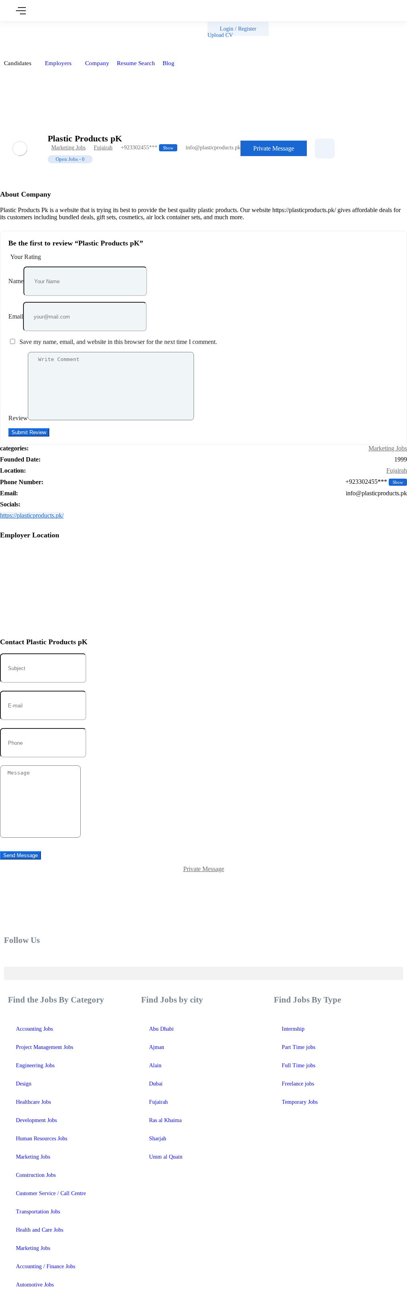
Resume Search (136, 63)
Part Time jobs (298, 1047)
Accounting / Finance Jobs (45, 1266)
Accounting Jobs (34, 1029)
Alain (155, 1065)
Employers (59, 63)
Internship (293, 1029)
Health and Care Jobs (39, 1230)
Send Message (20, 855)
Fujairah (103, 148)
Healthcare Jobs (33, 1102)
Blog (169, 63)
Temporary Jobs (300, 1102)
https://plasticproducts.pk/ (32, 515)
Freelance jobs (298, 1084)
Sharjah (157, 1139)
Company (97, 63)
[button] (203, 973)
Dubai (156, 1084)
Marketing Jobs (68, 148)
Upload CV (220, 35)
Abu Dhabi (161, 1029)
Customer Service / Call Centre (51, 1193)
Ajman (156, 1047)
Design (23, 1084)
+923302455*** (147, 148)
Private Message (273, 148)
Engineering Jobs (35, 1065)
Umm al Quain (165, 1157)
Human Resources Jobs (41, 1139)
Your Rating (25, 256)
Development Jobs (36, 1120)
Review (18, 418)
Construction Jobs (36, 1175)
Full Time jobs (298, 1065)
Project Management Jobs (44, 1047)
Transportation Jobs (38, 1212)
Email (15, 316)
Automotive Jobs (35, 1285)
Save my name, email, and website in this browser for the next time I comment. (118, 341)
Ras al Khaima (165, 1120)
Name (15, 281)
